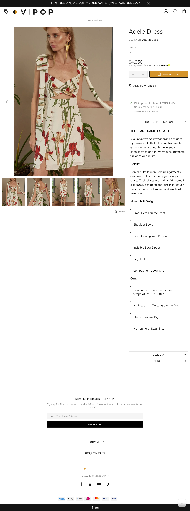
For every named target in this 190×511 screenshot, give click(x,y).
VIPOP (33, 11)
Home (88, 20)
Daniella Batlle (150, 39)
